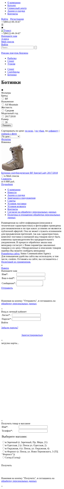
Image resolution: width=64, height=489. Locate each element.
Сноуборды (13, 72)
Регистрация (17, 19)
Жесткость (6, 107)
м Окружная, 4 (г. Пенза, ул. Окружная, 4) (27, 448)
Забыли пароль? (9, 327)
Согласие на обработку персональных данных (31, 212)
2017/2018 (10, 116)
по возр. (29, 131)
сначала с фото (9, 133)
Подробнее (7, 184)
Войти (4, 19)
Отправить (7, 288)
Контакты (12, 13)
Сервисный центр (17, 8)
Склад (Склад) (12, 457)
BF (6, 98)
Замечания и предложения (21, 198)
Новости (12, 192)
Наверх (5, 268)
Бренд (4, 95)
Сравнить (6, 178)
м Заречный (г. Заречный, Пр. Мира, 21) (26, 442)
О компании (14, 2)
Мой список (7, 41)
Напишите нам (9, 36)
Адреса (5, 39)
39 (6, 122)
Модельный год (9, 113)
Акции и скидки (16, 11)
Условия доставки (16, 203)
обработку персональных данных (19, 303)
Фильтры (6, 139)
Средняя (9, 110)
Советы (11, 200)
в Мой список (11, 176)
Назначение (7, 101)
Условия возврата (16, 206)
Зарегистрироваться (32, 335)
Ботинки (12, 74)
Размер (5, 119)
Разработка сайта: (10, 253)
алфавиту (53, 131)
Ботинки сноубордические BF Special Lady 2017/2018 (29, 173)
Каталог (11, 5)
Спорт (10, 69)
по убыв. (40, 131)
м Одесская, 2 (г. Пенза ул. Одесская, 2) (25, 445)
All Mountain (11, 104)
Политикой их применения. (16, 262)
